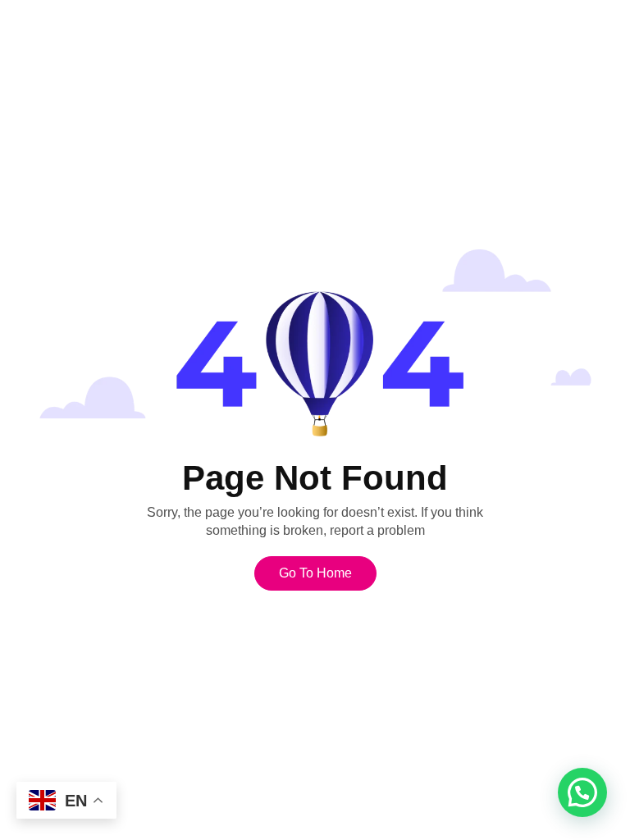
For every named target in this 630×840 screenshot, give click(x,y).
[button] (582, 792)
